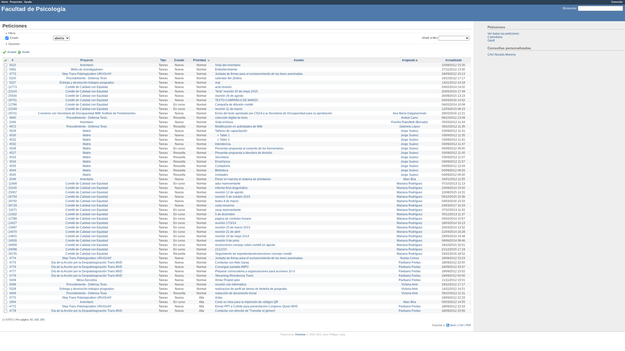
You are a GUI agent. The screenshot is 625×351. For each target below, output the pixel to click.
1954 (12, 302)
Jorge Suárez (409, 131)
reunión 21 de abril (227, 232)
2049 (12, 179)
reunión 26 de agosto (229, 96)
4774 (12, 258)
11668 (13, 183)
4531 (12, 139)
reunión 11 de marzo (228, 109)
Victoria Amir (409, 284)
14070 (12, 232)
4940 (12, 117)
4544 (12, 170)
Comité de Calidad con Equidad (86, 87)
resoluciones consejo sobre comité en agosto (245, 245)
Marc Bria (409, 179)
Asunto (299, 60)
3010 (12, 65)
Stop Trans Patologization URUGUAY (87, 74)
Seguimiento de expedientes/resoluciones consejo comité (253, 253)
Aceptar (12, 51)
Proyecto (86, 60)
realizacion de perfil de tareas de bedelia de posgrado (251, 289)
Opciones (14, 43)
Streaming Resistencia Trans (234, 275)
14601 (12, 236)
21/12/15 (221, 249)
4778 (12, 310)
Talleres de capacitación (231, 131)
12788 (12, 218)
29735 (12, 253)
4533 (12, 157)
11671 (13, 210)
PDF (468, 325)
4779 (12, 275)
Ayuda (28, 1)
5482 (12, 69)
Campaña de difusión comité (234, 104)
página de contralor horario (233, 218)
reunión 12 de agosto (229, 192)
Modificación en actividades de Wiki (238, 126)
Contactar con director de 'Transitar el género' (245, 310)
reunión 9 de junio (227, 240)
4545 (12, 174)
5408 (12, 280)
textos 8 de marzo (227, 201)
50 (31, 319)
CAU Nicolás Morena (502, 54)
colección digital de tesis (231, 117)
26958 (12, 245)
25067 (12, 192)
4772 (12, 306)
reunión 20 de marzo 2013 (232, 227)
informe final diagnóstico (231, 188)
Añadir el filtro (430, 37)
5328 (12, 289)
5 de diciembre (225, 214)
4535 (12, 166)
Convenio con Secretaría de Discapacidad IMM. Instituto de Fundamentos (86, 113)
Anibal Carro (409, 117)
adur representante (227, 183)
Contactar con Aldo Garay (232, 262)
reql (217, 82)
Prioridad (199, 60)
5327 (12, 82)
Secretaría (222, 157)
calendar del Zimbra (228, 78)
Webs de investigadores (87, 69)
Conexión (617, 1)
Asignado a (409, 60)
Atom (453, 325)
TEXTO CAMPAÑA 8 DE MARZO (236, 100)
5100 (12, 78)
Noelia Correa (409, 258)
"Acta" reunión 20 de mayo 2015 (236, 91)
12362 (12, 214)
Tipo (163, 60)
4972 (12, 126)
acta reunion (223, 87)
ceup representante (228, 210)
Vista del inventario (227, 65)
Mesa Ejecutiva (87, 280)
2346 (12, 122)
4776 (12, 267)
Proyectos (16, 1)
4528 (12, 148)
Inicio (4, 1)
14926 (12, 240)
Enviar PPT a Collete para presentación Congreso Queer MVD (256, 306)
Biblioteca (221, 170)
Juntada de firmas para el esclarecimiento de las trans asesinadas (259, 74)
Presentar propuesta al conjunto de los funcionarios (249, 148)
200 (42, 319)
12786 (12, 104)
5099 (12, 284)
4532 (12, 144)
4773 (12, 74)
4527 (12, 153)
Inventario (86, 65)
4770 (12, 297)
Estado (14, 37)
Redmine (300, 334)
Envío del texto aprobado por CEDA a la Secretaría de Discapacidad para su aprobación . (274, 113)
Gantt (491, 40)
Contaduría (222, 166)
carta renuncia (224, 205)
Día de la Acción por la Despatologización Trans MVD (86, 262)
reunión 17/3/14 (225, 223)
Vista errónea (224, 122)
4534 (12, 161)
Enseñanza (222, 161)
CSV (461, 325)
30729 (12, 205)
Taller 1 (225, 135)
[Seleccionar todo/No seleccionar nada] (5, 60)
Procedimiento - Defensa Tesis (86, 78)
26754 (12, 196)
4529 (12, 131)
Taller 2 (225, 139)
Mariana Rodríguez (409, 183)
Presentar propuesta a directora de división (243, 153)
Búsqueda (569, 8)
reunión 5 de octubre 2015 (232, 196)
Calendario (495, 37)
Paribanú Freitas (410, 262)
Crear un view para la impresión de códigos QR (246, 302)
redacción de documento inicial (236, 293)
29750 (12, 201)
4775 (12, 262)
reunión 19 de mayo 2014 (232, 236)
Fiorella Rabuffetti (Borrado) (409, 122)
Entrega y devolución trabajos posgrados (87, 82)
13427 (12, 223)
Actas (218, 297)
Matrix (87, 131)
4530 (12, 135)
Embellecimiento (226, 69)
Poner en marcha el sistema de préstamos (243, 179)
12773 (12, 87)
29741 (12, 113)
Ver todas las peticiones (503, 33)
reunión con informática (230, 284)
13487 (12, 227)
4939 (12, 293)
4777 (12, 271)
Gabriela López (409, 126)
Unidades (221, 174)
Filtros (12, 33)
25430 (12, 96)
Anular (26, 51)
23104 (12, 91)
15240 (12, 188)
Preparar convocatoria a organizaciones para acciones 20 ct (255, 271)
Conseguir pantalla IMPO (232, 267)
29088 (12, 249)
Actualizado (453, 60)
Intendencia (223, 144)
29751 (12, 100)
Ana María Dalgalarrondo (410, 113)
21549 (12, 109)
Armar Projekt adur (227, 280)
